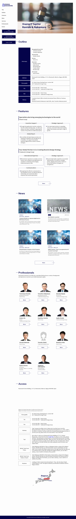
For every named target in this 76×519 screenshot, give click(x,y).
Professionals (5, 24)
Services (4, 21)
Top (3, 9)
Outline (3, 12)
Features (4, 15)
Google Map (51, 437)
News (3, 18)
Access (3, 26)
